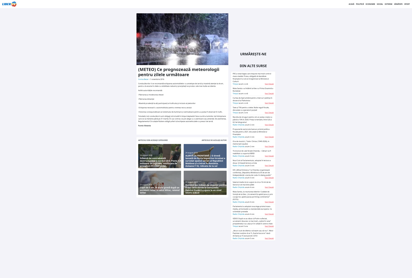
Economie (370, 4)
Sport (407, 4)
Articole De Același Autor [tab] (214, 140)
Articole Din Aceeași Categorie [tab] (153, 140)
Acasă (351, 4)
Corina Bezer (143, 79)
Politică (360, 4)
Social (380, 4)
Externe (388, 4)
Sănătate (398, 4)
